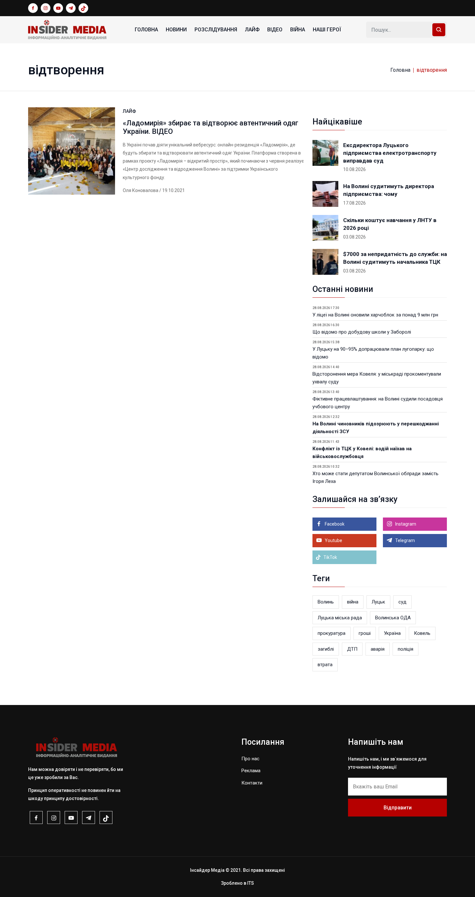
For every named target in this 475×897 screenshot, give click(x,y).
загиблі (326, 649)
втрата (325, 664)
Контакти (251, 783)
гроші (365, 633)
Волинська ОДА (393, 618)
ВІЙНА (297, 30)
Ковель (422, 633)
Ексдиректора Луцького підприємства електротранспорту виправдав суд (390, 153)
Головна (146, 30)
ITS (250, 883)
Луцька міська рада (340, 618)
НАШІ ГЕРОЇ (327, 30)
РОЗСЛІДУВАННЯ (216, 30)
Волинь (326, 602)
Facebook (334, 524)
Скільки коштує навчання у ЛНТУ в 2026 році (390, 224)
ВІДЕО (274, 30)
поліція (405, 649)
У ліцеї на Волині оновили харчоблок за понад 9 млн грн (375, 315)
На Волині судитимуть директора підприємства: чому (388, 190)
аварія (378, 649)
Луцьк (378, 602)
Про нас (250, 759)
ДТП (352, 649)
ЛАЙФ (252, 30)
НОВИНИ (176, 30)
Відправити (398, 808)
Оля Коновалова (140, 190)
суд (402, 602)
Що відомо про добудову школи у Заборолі (361, 332)
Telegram (404, 540)
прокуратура (331, 633)
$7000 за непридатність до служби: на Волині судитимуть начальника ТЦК (395, 258)
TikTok (329, 557)
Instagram (405, 524)
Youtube (333, 540)
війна (352, 602)
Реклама (250, 771)
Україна (392, 633)
